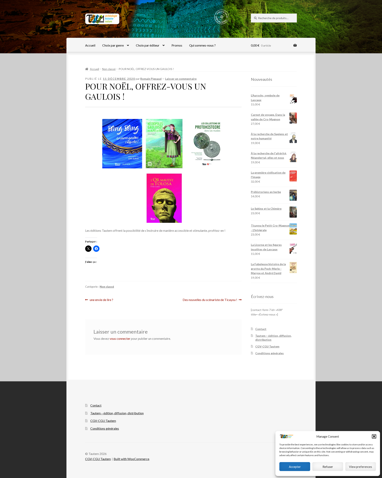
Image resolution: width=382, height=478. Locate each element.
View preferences (360, 466)
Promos (177, 45)
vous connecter (120, 338)
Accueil (90, 45)
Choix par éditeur (147, 45)
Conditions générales (269, 353)
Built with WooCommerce (131, 459)
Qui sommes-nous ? (202, 45)
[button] (374, 436)
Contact (260, 329)
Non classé (109, 69)
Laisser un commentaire (181, 78)
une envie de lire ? (101, 300)
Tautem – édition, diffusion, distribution (117, 413)
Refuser (328, 466)
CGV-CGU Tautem (267, 346)
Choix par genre (113, 45)
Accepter (295, 466)
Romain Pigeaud (151, 78)
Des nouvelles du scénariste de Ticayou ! (210, 300)
